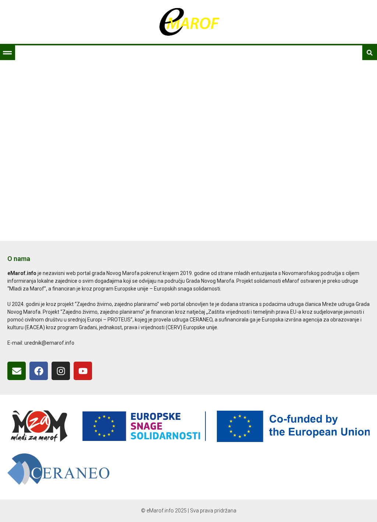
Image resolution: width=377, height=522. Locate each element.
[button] (7, 52)
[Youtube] (83, 371)
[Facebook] (38, 371)
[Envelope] (16, 371)
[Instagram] (61, 371)
